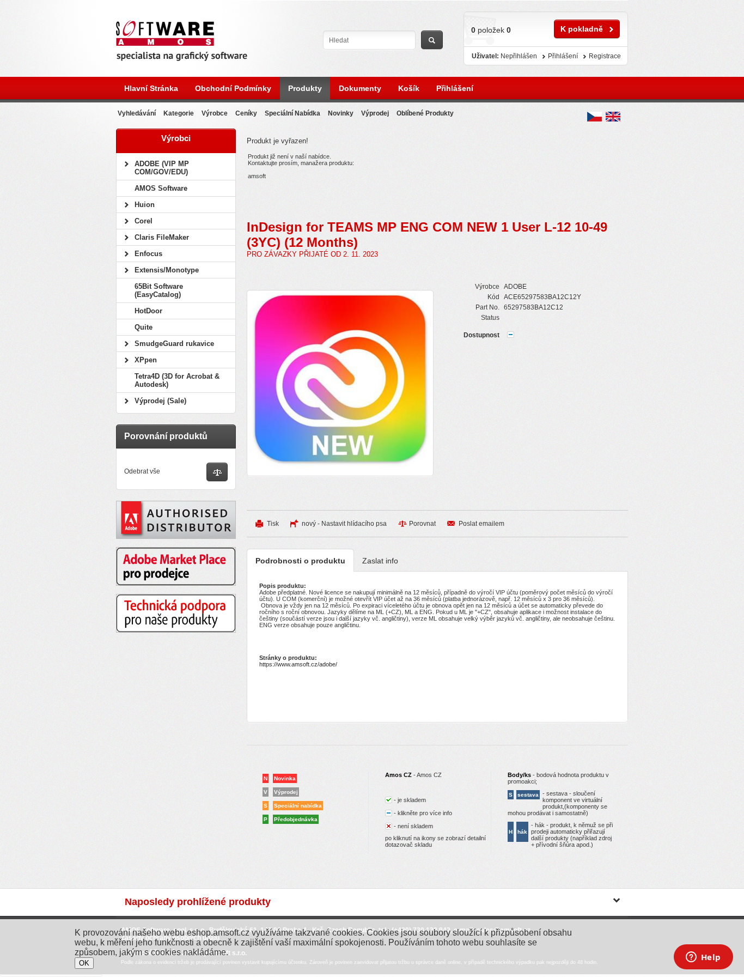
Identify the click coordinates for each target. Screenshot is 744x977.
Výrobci (176, 138)
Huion (145, 205)
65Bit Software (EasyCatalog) (159, 290)
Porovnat (422, 523)
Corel (144, 221)
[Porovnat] (217, 473)
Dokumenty (360, 88)
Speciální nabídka (292, 113)
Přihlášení (454, 88)
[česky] (594, 117)
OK (84, 963)
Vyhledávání (137, 113)
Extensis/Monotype (167, 270)
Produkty (305, 88)
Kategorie (178, 113)
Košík (408, 88)
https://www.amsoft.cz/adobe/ (298, 664)
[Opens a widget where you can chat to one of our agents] (703, 958)
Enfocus (148, 254)
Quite (144, 327)
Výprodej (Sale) (160, 401)
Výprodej (375, 113)
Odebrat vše (142, 471)
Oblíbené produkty (425, 113)
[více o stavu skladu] (510, 335)
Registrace (605, 56)
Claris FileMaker (162, 237)
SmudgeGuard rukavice (174, 343)
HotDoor (148, 311)
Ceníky (246, 113)
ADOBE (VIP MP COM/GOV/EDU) (162, 168)
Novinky (340, 113)
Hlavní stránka (151, 88)
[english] (613, 117)
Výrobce (215, 113)
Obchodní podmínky (233, 88)
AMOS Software (161, 188)
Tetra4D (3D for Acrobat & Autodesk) (177, 380)
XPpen (146, 360)
